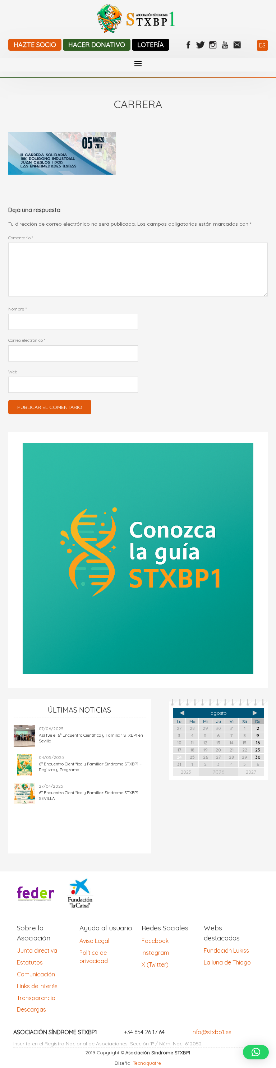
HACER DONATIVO (96, 45)
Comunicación (36, 974)
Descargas (31, 1009)
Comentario (20, 237)
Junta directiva (37, 950)
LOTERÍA (150, 45)
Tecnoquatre (147, 1063)
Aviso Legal (94, 940)
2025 (186, 772)
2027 (251, 772)
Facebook (155, 940)
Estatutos (30, 962)
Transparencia (36, 998)
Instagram (155, 952)
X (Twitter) (155, 964)
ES (262, 45)
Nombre (17, 309)
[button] (256, 1052)
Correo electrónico (26, 340)
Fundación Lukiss (226, 950)
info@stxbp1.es (211, 1032)
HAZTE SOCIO (35, 45)
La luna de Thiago (227, 962)
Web (12, 371)
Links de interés (37, 986)
